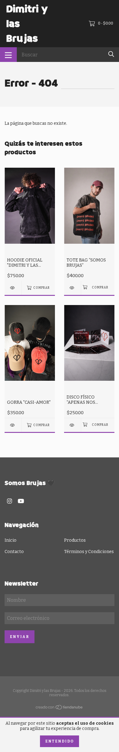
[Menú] (8, 54)
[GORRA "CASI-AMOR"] (13, 425)
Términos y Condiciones (89, 551)
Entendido (59, 741)
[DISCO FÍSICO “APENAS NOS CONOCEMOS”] (72, 425)
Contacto (14, 551)
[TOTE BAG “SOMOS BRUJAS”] (72, 288)
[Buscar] (111, 54)
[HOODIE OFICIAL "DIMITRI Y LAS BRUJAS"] (13, 288)
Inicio (10, 540)
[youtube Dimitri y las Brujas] (21, 501)
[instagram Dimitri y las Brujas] (9, 501)
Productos (75, 540)
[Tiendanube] (59, 708)
